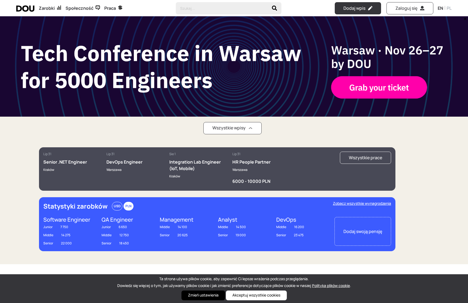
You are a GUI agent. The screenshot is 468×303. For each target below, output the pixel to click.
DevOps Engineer (124, 162)
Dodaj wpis (354, 8)
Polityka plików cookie (331, 285)
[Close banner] (464, 17)
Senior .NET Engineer (65, 162)
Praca (110, 8)
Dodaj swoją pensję (362, 231)
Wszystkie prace (365, 158)
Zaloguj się (406, 8)
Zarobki (47, 8)
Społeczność (79, 8)
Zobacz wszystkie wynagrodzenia (362, 203)
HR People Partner (251, 162)
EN (440, 8)
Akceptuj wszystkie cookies (256, 295)
